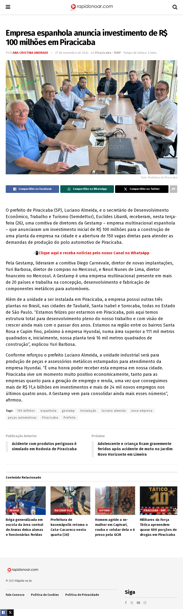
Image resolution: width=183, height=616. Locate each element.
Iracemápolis (63, 510)
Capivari (104, 510)
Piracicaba (50, 417)
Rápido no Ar (23, 580)
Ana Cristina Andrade (30, 52)
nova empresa (141, 410)
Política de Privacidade (82, 594)
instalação (88, 410)
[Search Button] (175, 7)
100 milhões (26, 410)
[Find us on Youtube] (138, 603)
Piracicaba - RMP (108, 52)
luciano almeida (114, 410)
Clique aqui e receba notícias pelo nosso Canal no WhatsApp (93, 253)
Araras (14, 510)
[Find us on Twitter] (131, 603)
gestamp (68, 410)
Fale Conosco (15, 594)
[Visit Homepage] (91, 7)
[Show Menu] (8, 7)
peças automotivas (22, 417)
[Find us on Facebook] (126, 603)
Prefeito (70, 417)
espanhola (48, 410)
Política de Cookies (45, 594)
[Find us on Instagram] (144, 603)
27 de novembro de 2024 (72, 52)
